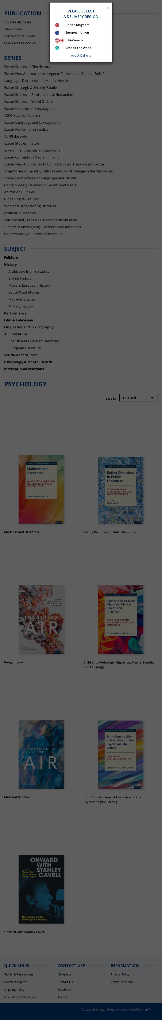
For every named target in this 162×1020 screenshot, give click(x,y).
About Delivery (81, 55)
